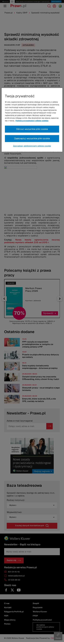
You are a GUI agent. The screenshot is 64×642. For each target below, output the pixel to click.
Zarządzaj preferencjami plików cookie (32, 146)
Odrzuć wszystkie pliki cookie (32, 129)
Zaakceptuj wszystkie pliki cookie (32, 138)
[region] (32, 120)
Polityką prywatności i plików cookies (31, 121)
